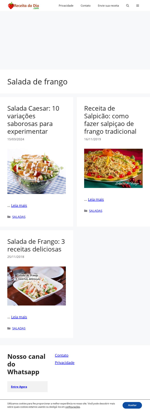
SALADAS (18, 217)
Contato (86, 5)
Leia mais (19, 205)
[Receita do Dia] (23, 5)
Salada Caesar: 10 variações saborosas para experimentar (33, 120)
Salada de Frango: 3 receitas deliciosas (36, 245)
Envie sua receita (108, 5)
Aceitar (132, 405)
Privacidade (66, 5)
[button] (128, 5)
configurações (72, 407)
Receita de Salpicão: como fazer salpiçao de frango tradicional (110, 120)
